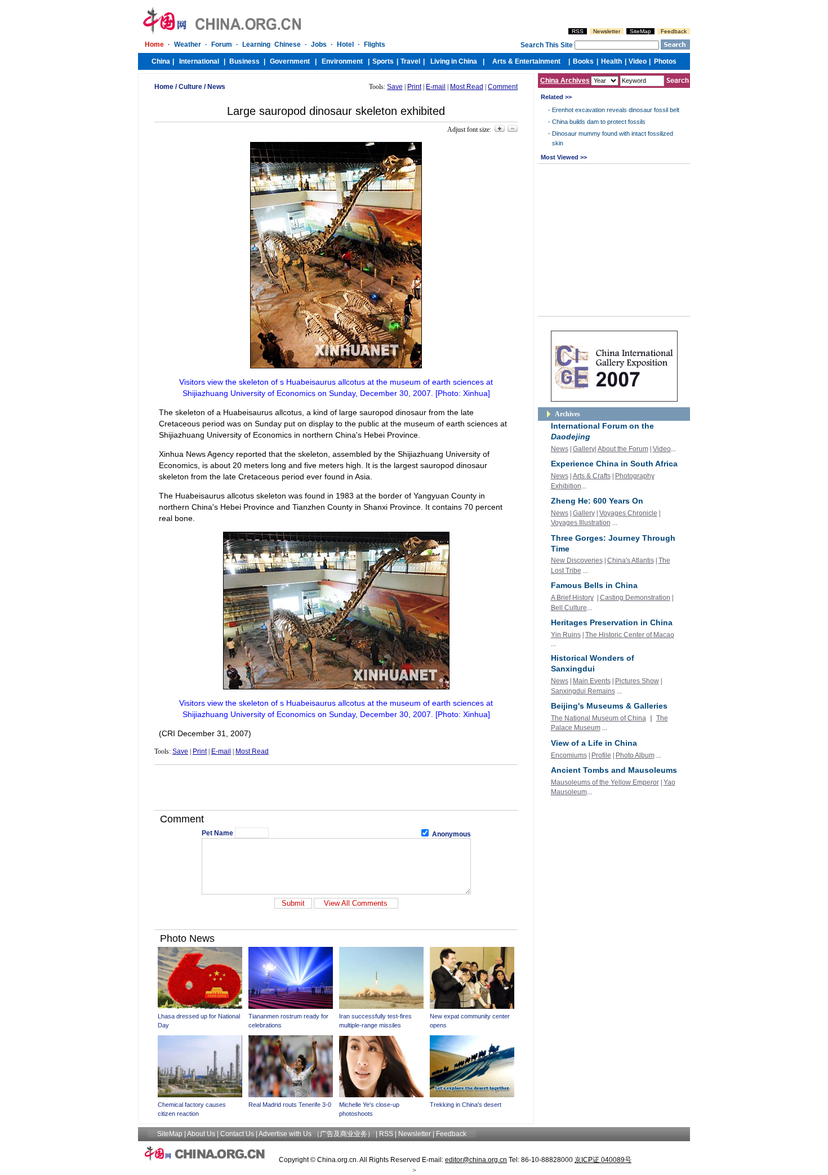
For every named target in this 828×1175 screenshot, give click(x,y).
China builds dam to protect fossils (599, 121)
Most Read (466, 87)
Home (163, 87)
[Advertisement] (336, 787)
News (216, 87)
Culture (190, 87)
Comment (503, 87)
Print (414, 87)
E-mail (436, 87)
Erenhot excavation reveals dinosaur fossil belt (615, 109)
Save (395, 87)
